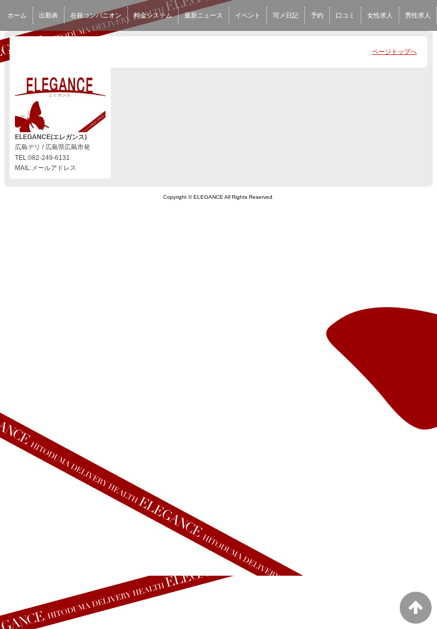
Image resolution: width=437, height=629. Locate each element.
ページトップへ (394, 51)
